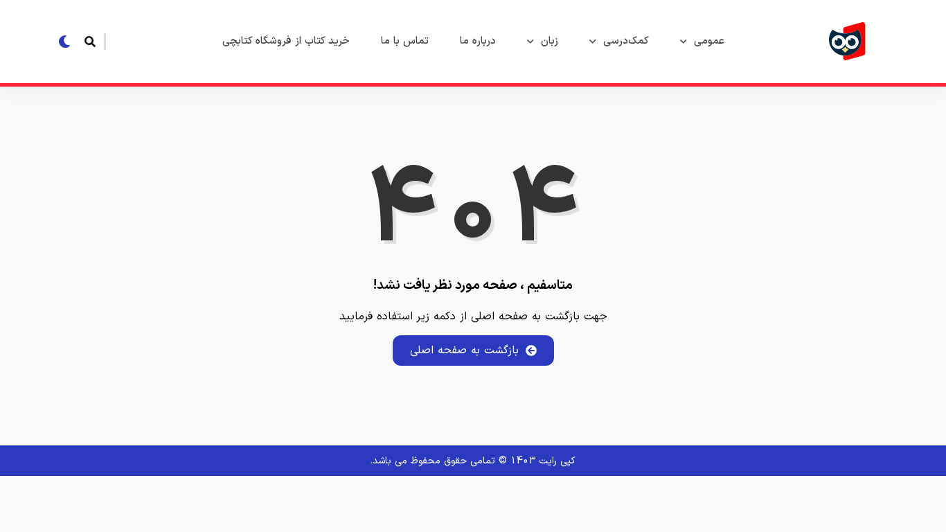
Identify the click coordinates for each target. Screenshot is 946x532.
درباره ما (478, 41)
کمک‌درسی (626, 41)
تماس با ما (405, 41)
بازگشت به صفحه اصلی (464, 350)
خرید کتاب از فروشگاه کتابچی (286, 41)
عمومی (709, 41)
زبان (549, 41)
